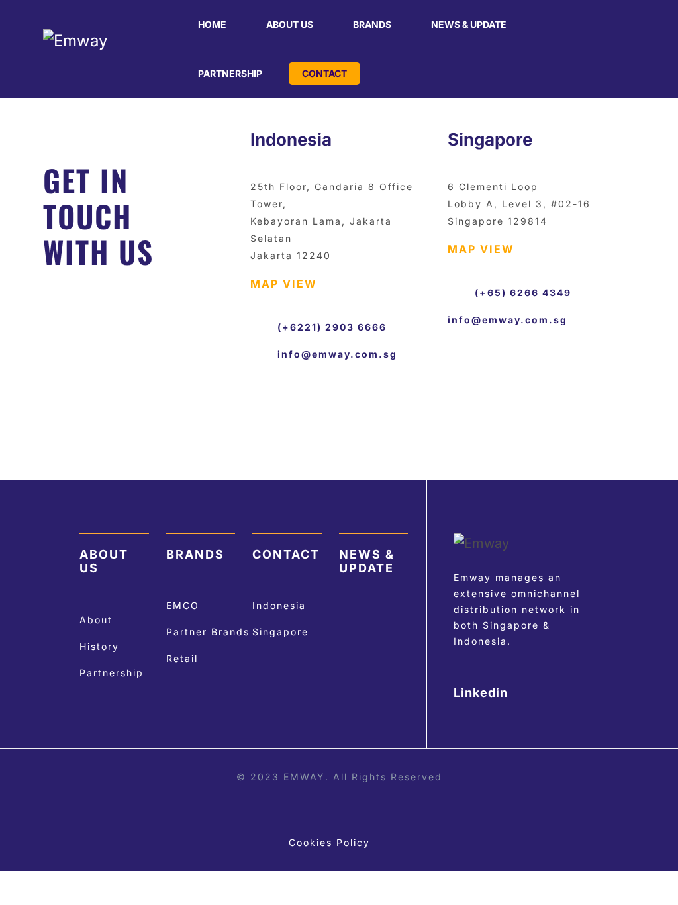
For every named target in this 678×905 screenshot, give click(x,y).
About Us (289, 24)
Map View (283, 283)
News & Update (469, 24)
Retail (182, 658)
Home (212, 24)
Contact (324, 73)
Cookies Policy (329, 842)
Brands (372, 24)
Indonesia (279, 605)
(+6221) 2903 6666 (332, 327)
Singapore (280, 631)
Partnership (230, 73)
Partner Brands (208, 631)
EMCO (182, 605)
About (96, 619)
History (99, 646)
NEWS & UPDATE (367, 561)
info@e (297, 354)
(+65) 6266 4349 (523, 292)
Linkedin (482, 693)
